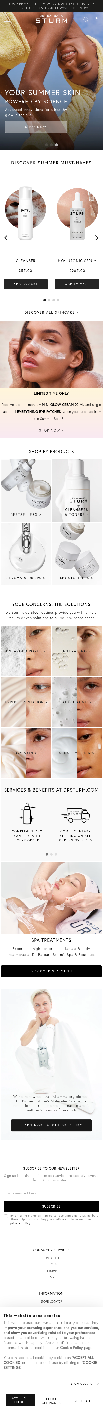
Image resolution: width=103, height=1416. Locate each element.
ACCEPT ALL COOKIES (20, 1400)
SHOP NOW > (51, 430)
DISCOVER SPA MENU (51, 971)
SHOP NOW (36, 127)
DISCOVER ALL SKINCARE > (51, 312)
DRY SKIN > (26, 752)
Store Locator (51, 1301)
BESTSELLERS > (26, 514)
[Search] (86, 19)
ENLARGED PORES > (26, 651)
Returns (52, 1271)
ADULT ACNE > (76, 702)
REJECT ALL (83, 1401)
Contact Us (51, 1258)
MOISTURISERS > (77, 577)
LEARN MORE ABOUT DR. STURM (51, 1125)
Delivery (52, 1264)
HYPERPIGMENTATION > (26, 702)
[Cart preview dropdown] (96, 19)
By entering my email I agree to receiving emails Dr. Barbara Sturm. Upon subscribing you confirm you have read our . (54, 1219)
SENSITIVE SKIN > (77, 752)
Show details (81, 1383)
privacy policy (20, 1223)
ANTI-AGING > (77, 651)
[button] (46, 144)
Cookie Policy (71, 1347)
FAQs (51, 1277)
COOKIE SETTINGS (49, 1401)
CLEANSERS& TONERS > (77, 512)
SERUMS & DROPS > (26, 577)
